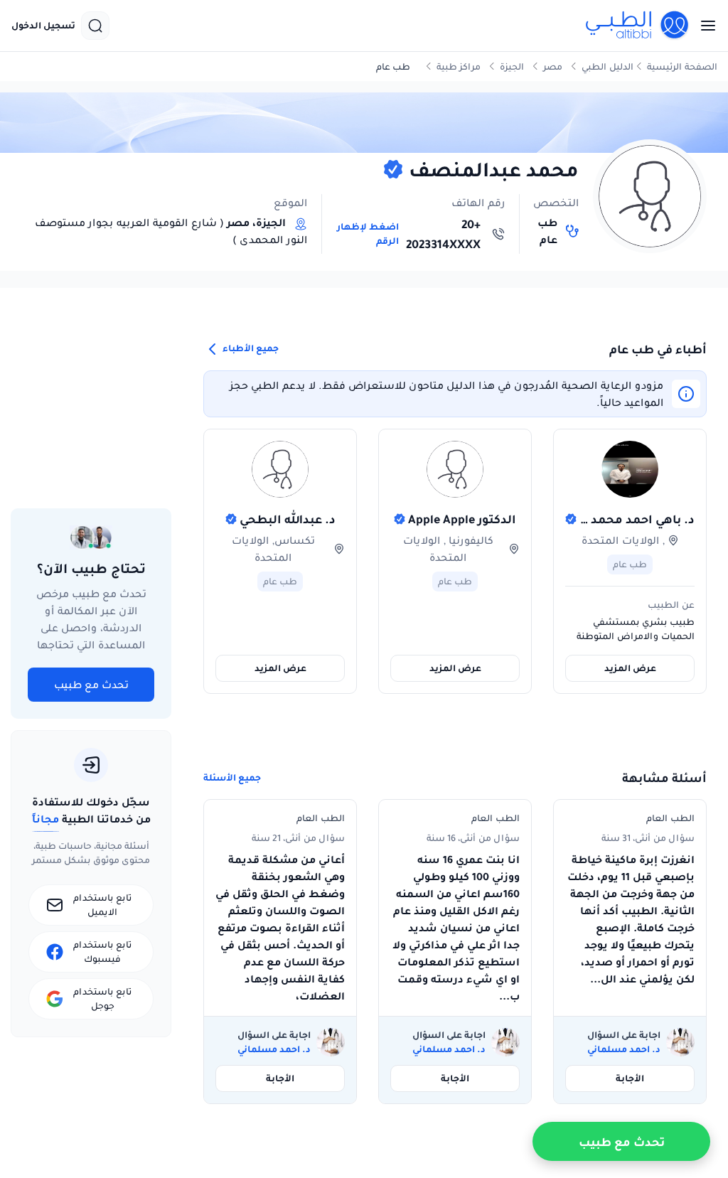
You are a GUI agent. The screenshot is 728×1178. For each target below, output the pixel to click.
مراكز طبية (459, 66)
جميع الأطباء (249, 348)
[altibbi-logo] (637, 25)
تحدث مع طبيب (91, 684)
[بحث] (95, 25)
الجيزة (512, 66)
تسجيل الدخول (43, 25)
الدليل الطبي (607, 66)
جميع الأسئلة (232, 778)
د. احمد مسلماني (623, 1049)
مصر (552, 66)
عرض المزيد (630, 667)
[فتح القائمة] (704, 25)
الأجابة (630, 1078)
